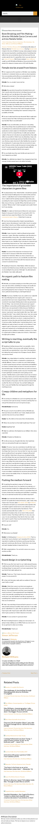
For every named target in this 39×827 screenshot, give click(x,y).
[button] (19, 20)
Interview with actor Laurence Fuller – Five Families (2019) (18, 755)
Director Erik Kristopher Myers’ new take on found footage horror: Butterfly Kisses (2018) (19, 724)
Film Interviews (28, 42)
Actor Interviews (7, 42)
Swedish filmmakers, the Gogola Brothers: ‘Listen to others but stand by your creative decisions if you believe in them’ (19, 796)
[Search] (35, 13)
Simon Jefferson (10, 635)
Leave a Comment (8, 714)
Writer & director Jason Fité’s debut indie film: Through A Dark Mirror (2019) (19, 781)
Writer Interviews (8, 730)
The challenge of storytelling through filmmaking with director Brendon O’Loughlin (17, 692)
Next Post (34, 673)
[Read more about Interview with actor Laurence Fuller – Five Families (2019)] (15, 751)
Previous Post (5, 673)
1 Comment (7, 696)
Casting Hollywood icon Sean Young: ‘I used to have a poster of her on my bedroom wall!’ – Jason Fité (18, 740)
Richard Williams (10, 656)
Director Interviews (17, 42)
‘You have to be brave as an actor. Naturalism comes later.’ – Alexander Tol (18, 768)
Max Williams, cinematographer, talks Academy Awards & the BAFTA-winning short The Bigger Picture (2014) (18, 710)
